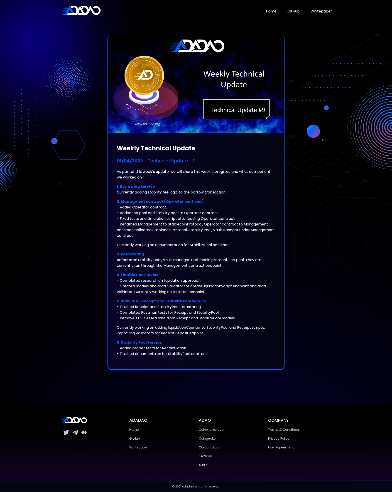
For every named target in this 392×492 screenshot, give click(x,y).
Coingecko (207, 438)
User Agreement (281, 447)
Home (271, 11)
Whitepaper (321, 11)
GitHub (293, 11)
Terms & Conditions (284, 429)
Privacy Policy (278, 438)
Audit (203, 465)
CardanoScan (209, 447)
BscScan (205, 456)
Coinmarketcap (211, 429)
